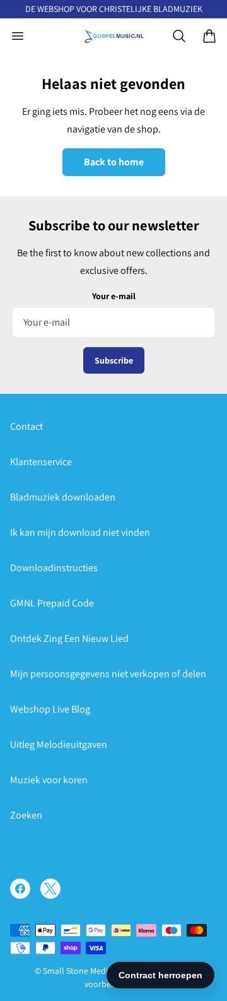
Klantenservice (41, 461)
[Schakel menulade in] (18, 36)
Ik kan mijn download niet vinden (80, 532)
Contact (26, 426)
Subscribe (114, 360)
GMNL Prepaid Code (52, 603)
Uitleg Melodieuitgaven (58, 744)
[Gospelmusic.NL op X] (50, 889)
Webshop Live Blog (50, 709)
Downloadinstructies (54, 567)
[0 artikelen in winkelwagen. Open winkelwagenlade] (209, 36)
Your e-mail (114, 296)
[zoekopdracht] (179, 36)
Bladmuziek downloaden (62, 497)
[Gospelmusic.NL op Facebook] (20, 889)
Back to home (114, 162)
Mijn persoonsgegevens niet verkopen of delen (108, 673)
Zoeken (26, 815)
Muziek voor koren (49, 779)
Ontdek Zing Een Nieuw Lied (69, 638)
